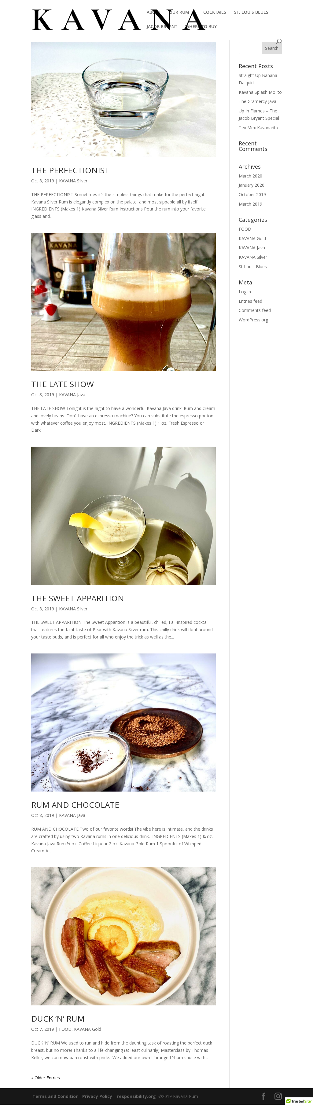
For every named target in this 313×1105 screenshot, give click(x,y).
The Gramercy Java (257, 101)
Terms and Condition (55, 1096)
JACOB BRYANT (162, 26)
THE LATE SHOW (62, 384)
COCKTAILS (214, 12)
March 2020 (250, 176)
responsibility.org (136, 1096)
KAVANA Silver (73, 181)
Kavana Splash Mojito (260, 92)
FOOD (65, 1029)
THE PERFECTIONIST (70, 170)
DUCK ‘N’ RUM (58, 1018)
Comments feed (255, 310)
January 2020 (251, 185)
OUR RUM (179, 12)
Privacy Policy (97, 1096)
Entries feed (250, 301)
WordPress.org (253, 320)
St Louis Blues (253, 266)
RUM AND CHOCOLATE (75, 804)
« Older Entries (45, 1078)
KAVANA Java (72, 394)
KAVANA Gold (87, 1029)
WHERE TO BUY (201, 26)
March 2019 (250, 204)
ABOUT (154, 12)
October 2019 (252, 194)
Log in (245, 292)
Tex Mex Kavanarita (258, 127)
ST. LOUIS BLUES (251, 12)
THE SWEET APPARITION (77, 598)
